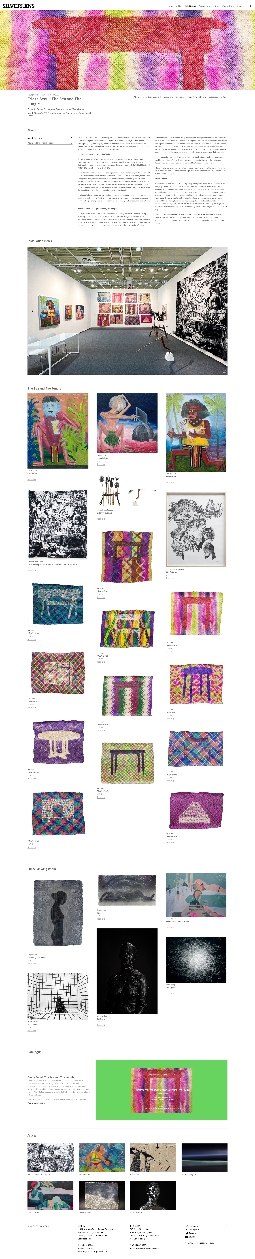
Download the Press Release (40, 142)
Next (220, 182)
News (216, 6)
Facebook (193, 1226)
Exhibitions (190, 6)
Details (30, 479)
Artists (179, 6)
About (239, 6)
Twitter (192, 1233)
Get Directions (84, 1238)
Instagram (194, 1229)
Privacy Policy (189, 1243)
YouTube (193, 1236)
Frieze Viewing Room (196, 96)
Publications (228, 6)
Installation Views (151, 96)
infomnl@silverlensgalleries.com (93, 1251)
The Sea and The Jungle (173, 96)
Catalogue (213, 96)
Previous (84, 182)
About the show (34, 138)
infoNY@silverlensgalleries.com (144, 1248)
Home (170, 6)
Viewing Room (205, 6)
